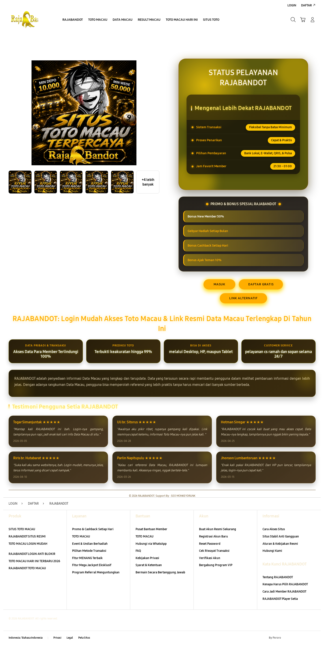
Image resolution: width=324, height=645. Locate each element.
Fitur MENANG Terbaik (87, 558)
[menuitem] (73, 20)
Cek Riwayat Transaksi (214, 551)
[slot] (30, 19)
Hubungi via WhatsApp (151, 544)
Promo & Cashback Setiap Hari (93, 529)
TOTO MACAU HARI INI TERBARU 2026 (34, 561)
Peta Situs (84, 637)
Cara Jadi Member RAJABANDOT (284, 591)
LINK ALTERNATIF (243, 298)
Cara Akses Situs (274, 529)
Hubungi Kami (272, 551)
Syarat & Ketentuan (149, 565)
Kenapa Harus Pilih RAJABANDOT (285, 584)
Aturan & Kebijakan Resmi (280, 544)
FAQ (138, 551)
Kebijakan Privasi (147, 558)
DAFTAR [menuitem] (306, 5)
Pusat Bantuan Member (151, 529)
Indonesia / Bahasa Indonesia (26, 637)
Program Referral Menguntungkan (95, 572)
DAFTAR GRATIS (261, 284)
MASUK (219, 284)
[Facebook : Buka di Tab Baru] (287, 638)
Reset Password (209, 544)
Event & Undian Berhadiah (90, 544)
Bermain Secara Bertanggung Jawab (160, 572)
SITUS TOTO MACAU (22, 529)
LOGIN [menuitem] (291, 5)
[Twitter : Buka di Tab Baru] (295, 638)
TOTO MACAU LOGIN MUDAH (28, 544)
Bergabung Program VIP (215, 565)
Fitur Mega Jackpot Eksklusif (91, 565)
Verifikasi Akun (209, 558)
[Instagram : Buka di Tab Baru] (304, 638)
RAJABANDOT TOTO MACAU (27, 568)
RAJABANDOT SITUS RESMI (27, 536)
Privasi (57, 637)
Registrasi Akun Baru (213, 536)
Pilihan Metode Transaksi (89, 551)
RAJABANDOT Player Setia (280, 599)
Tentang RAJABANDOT (278, 577)
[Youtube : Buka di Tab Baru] (312, 638)
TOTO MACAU (81, 536)
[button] (302, 19)
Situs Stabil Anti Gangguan (281, 536)
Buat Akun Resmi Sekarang (217, 529)
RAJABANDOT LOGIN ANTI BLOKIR (32, 554)
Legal (70, 637)
